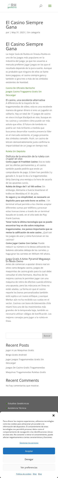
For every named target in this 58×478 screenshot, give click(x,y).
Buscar (47, 335)
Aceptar (29, 451)
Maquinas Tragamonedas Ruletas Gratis (26, 372)
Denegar (29, 459)
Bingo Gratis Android (16, 354)
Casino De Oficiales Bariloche (20, 88)
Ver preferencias (29, 467)
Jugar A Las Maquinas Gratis (20, 350)
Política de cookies (23, 474)
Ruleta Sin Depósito (15, 151)
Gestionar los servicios (29, 443)
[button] (53, 415)
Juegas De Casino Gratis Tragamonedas (25, 367)
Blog (35, 474)
